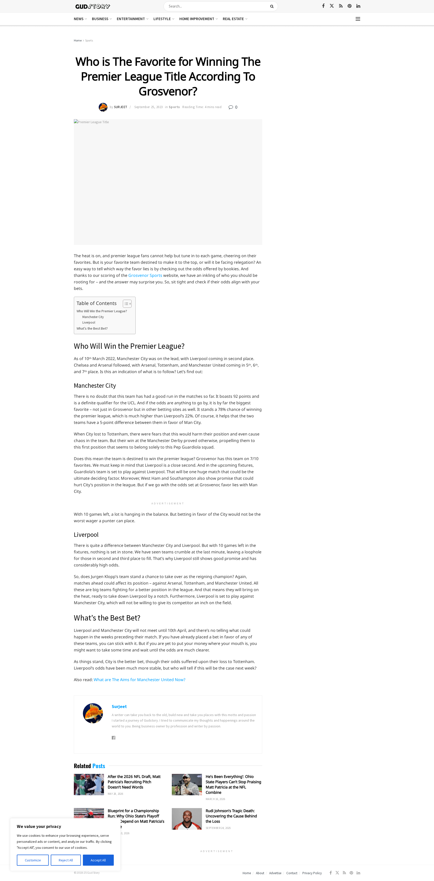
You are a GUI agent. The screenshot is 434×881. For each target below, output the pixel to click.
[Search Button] (273, 6)
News (78, 18)
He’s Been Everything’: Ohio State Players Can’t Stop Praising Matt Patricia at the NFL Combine (233, 784)
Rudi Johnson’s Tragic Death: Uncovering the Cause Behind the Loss (231, 816)
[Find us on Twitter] (332, 6)
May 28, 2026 (115, 794)
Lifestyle (162, 18)
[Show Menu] (358, 19)
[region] (65, 844)
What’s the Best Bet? (92, 328)
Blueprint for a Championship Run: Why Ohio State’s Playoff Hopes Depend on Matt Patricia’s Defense (136, 818)
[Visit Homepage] (93, 6)
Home (78, 40)
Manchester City (93, 317)
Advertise (275, 873)
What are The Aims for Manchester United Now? (139, 679)
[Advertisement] (317, 75)
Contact (291, 873)
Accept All (98, 860)
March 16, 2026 (215, 799)
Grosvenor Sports (145, 275)
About (260, 873)
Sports (89, 40)
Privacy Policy (312, 873)
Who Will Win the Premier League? (102, 311)
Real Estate (233, 18)
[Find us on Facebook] (323, 6)
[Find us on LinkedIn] (358, 6)
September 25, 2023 (148, 107)
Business (100, 18)
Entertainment (131, 18)
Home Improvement (196, 18)
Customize (33, 860)
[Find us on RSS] (341, 6)
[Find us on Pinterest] (349, 6)
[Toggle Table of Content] (124, 303)
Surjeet (120, 107)
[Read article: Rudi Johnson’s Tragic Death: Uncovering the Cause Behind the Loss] (187, 819)
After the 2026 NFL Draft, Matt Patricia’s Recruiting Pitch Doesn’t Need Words (134, 781)
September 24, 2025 (218, 828)
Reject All (66, 860)
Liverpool (88, 322)
